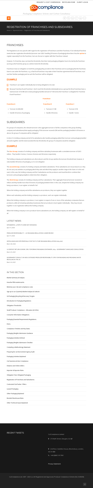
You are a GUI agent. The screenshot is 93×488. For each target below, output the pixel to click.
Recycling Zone (68, 2)
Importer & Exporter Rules (15, 370)
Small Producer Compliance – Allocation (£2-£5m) (22, 310)
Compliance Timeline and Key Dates (18, 329)
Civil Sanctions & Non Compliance (17, 361)
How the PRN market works (15, 282)
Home (9, 30)
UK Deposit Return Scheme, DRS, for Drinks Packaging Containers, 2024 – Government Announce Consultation (45, 249)
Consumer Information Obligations (18, 315)
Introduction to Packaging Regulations (19, 301)
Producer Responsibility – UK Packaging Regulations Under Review (30, 233)
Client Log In (82, 2)
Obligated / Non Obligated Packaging (19, 375)
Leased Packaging (12, 389)
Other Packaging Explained (15, 394)
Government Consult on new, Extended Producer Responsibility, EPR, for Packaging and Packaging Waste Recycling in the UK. (44, 258)
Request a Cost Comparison (48, 2)
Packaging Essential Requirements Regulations (21, 319)
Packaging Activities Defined (16, 338)
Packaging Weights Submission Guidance (20, 333)
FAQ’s (8, 324)
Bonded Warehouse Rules (15, 398)
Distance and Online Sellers (15, 366)
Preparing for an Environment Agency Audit (20, 352)
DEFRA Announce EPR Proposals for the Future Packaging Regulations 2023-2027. (35, 241)
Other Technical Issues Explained (17, 403)
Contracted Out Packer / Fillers (16, 384)
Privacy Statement (54, 464)
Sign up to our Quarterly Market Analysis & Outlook (23, 292)
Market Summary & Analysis (15, 278)
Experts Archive (17, 30)
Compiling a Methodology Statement (18, 347)
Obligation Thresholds (14, 305)
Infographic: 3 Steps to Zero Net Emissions (22, 225)
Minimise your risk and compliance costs (20, 287)
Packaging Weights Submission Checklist (19, 343)
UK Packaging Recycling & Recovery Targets (20, 296)
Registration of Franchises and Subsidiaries (20, 380)
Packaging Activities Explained (16, 356)
